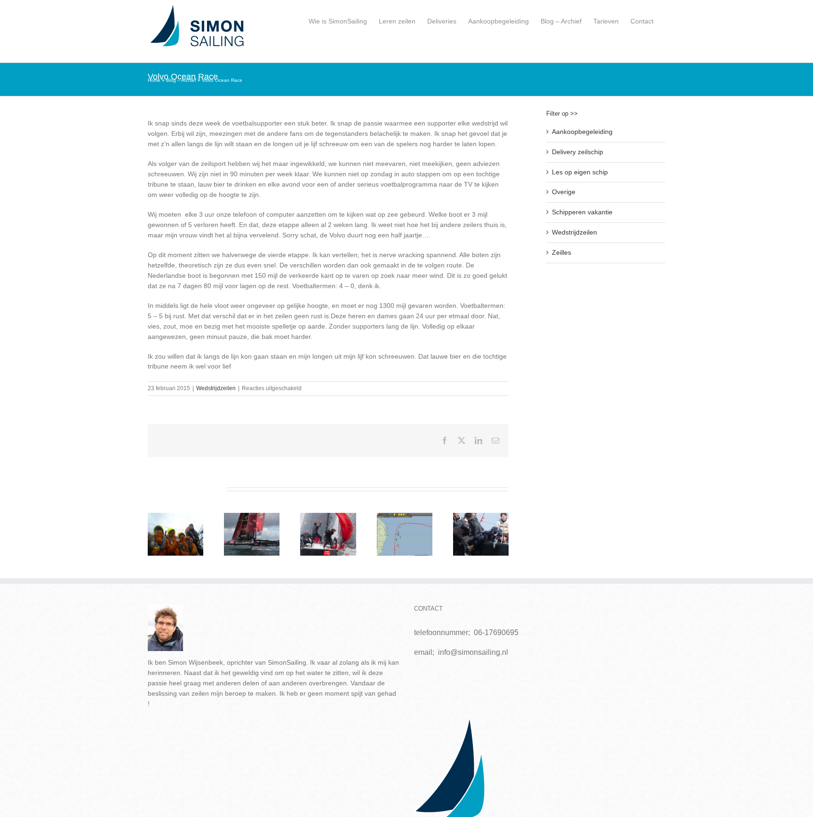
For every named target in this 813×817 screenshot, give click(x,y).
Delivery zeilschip (577, 152)
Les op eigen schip (580, 172)
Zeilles (561, 252)
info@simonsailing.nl (473, 652)
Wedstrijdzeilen (216, 388)
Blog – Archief (181, 80)
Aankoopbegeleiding (582, 131)
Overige (563, 192)
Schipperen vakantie (582, 212)
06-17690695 (496, 632)
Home (154, 80)
